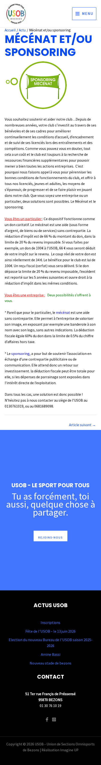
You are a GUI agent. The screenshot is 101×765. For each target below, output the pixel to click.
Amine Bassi (50, 654)
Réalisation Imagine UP (60, 750)
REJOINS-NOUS (50, 537)
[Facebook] (47, 719)
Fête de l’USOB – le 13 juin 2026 (50, 631)
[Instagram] (54, 719)
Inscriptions (50, 622)
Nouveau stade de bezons (50, 663)
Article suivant (82, 425)
